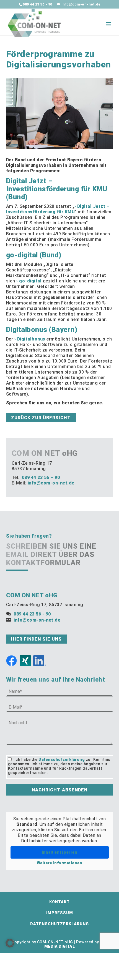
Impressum (59, 913)
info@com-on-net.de (51, 483)
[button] (10, 943)
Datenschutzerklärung (61, 759)
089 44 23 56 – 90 (41, 477)
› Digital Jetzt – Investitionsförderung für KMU (58, 209)
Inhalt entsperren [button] (59, 852)
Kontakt (59, 902)
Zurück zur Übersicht (41, 417)
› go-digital (29, 281)
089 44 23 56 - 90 (37, 4)
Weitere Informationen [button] (59, 863)
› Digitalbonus (29, 339)
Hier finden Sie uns (36, 639)
